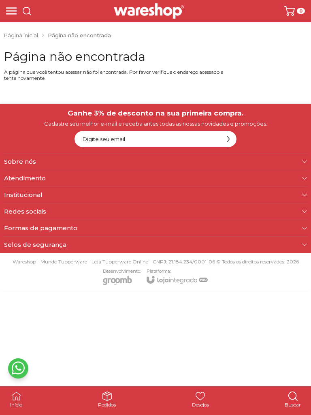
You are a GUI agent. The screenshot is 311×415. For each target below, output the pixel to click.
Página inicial (21, 35)
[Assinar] (228, 139)
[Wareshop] (149, 11)
